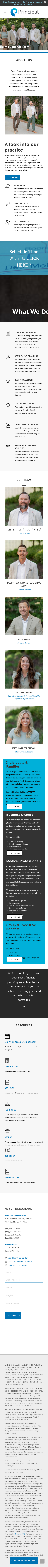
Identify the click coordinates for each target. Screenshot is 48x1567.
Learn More (13, 177)
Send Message (13, 1315)
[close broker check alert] (45, 2)
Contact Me (24, 491)
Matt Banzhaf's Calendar (20, 1261)
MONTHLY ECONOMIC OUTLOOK (20, 1041)
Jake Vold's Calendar (18, 1264)
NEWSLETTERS (12, 1177)
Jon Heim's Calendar (18, 1257)
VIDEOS (8, 1136)
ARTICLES (9, 1087)
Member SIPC (20, 1533)
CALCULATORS (12, 1066)
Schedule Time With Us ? (24, 258)
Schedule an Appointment (24, 1561)
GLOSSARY (10, 1155)
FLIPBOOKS (10, 1109)
